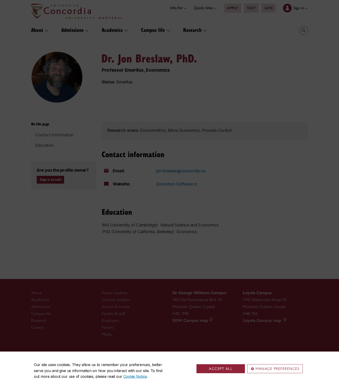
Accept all (220, 369)
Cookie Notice (135, 376)
